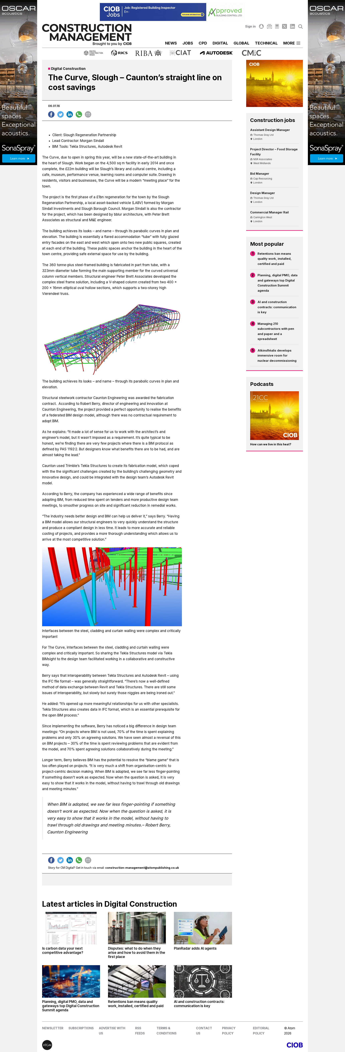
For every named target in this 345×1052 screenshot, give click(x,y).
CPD (203, 43)
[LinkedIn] (292, 26)
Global (241, 43)
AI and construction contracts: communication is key (277, 307)
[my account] (261, 26)
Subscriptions (81, 1028)
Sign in (250, 26)
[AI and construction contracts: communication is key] (203, 981)
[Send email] (88, 114)
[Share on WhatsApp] (79, 114)
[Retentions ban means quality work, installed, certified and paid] (137, 981)
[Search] (300, 26)
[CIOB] (237, 1045)
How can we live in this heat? (270, 444)
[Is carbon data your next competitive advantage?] (71, 928)
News (171, 43)
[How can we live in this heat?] (274, 415)
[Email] (269, 26)
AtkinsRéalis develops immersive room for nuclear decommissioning (277, 356)
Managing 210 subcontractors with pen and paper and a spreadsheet (276, 331)
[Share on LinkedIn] (69, 114)
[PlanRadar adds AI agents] (203, 928)
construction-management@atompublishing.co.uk (142, 867)
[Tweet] (60, 114)
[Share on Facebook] (51, 114)
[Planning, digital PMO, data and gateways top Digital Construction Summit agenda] (71, 981)
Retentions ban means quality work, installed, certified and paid (274, 259)
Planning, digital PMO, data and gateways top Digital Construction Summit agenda (277, 282)
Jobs (187, 43)
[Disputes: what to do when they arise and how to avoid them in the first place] (137, 928)
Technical (266, 43)
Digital (220, 43)
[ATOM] (107, 1045)
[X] (284, 26)
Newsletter (52, 1028)
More (289, 43)
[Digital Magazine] (277, 26)
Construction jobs (272, 120)
